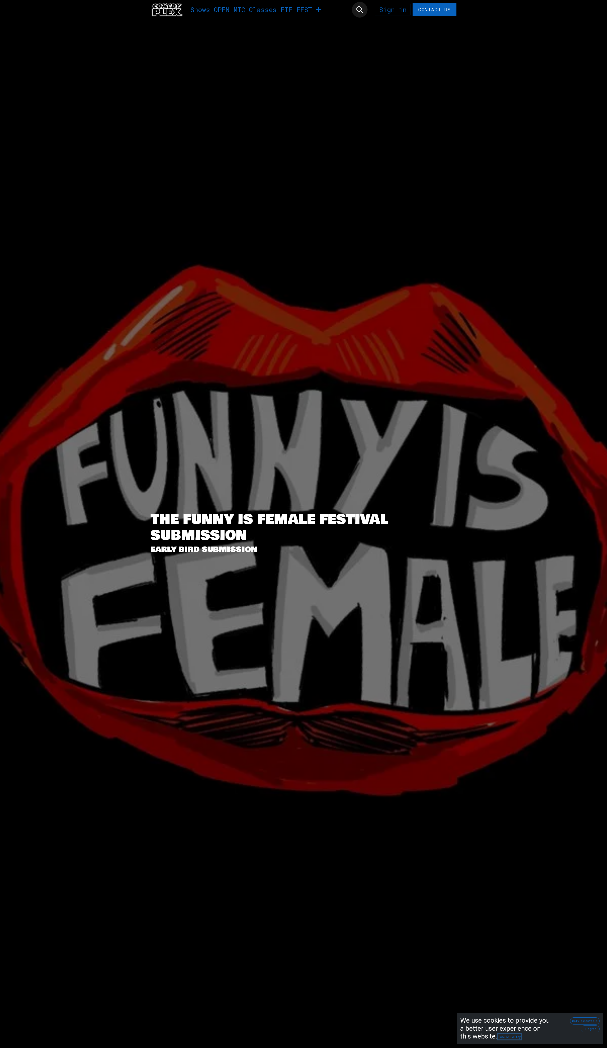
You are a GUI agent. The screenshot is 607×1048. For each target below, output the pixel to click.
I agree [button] (590, 1029)
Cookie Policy (509, 1037)
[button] (360, 10)
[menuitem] (200, 10)
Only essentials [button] (585, 1021)
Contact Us (434, 9)
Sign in (393, 9)
